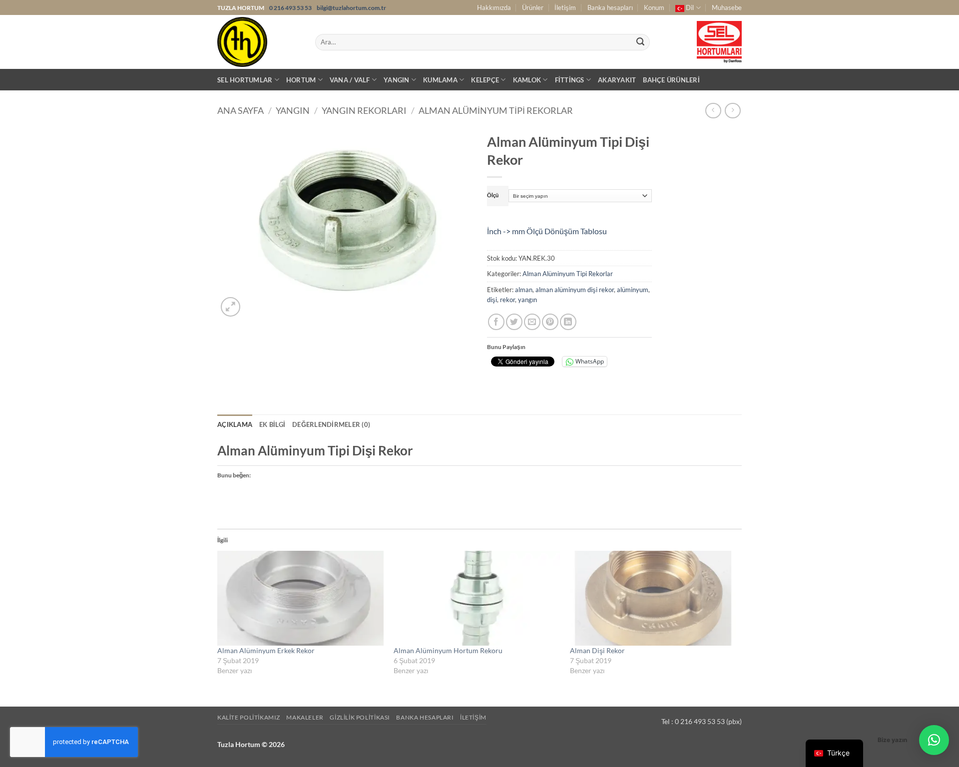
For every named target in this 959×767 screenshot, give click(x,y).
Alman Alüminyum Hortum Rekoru (448, 650)
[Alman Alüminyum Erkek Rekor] (300, 598)
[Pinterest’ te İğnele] (550, 322)
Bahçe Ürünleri (671, 80)
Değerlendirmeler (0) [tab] (331, 424)
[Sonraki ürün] (713, 110)
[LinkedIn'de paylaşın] (568, 322)
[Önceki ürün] (732, 110)
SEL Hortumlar (244, 80)
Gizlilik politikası (360, 717)
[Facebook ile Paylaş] (496, 322)
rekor (507, 300)
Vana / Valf (350, 80)
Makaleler (305, 717)
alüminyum (632, 290)
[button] (230, 307)
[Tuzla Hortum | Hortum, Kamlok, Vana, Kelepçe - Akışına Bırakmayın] (258, 42)
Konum (654, 7)
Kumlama (440, 80)
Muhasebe (727, 7)
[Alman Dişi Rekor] (653, 598)
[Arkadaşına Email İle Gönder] (532, 322)
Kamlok (527, 80)
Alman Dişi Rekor (597, 650)
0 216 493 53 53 (291, 7)
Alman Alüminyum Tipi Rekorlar (496, 110)
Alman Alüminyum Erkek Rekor (266, 650)
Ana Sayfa (240, 110)
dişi (492, 300)
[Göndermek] (640, 42)
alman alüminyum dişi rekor (574, 290)
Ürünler (532, 7)
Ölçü (492, 195)
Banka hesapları (610, 7)
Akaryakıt (617, 80)
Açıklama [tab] (234, 424)
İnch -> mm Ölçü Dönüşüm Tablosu (547, 231)
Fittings (569, 80)
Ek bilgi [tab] (272, 424)
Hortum (301, 80)
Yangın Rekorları (364, 110)
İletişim (565, 7)
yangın (527, 300)
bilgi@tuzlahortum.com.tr (351, 7)
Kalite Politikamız (248, 717)
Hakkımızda (494, 7)
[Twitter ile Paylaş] (514, 322)
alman (523, 290)
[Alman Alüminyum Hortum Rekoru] (477, 598)
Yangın (397, 80)
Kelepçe (485, 80)
